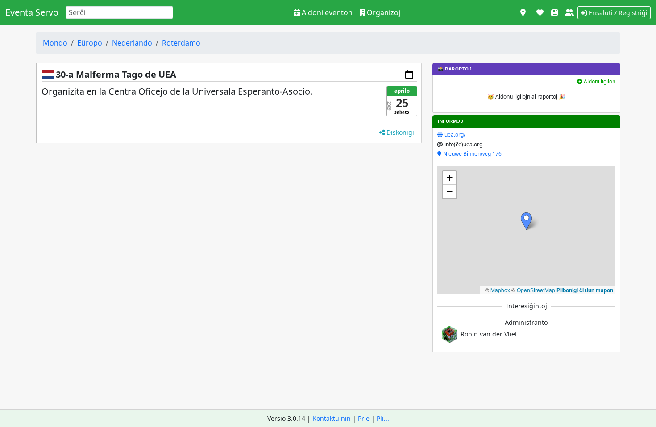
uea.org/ (454, 134)
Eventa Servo (31, 12)
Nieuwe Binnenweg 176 (472, 154)
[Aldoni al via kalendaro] (409, 74)
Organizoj (382, 12)
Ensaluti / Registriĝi (617, 12)
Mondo (55, 43)
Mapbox (500, 290)
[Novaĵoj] (554, 12)
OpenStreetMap (536, 290)
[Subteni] (540, 12)
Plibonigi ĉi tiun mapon (584, 290)
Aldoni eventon (326, 12)
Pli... (383, 418)
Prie (364, 418)
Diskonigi (399, 132)
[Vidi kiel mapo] (523, 12)
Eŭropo (89, 43)
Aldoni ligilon (598, 81)
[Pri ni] (569, 12)
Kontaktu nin (331, 418)
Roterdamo (181, 43)
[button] (526, 221)
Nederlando (132, 43)
